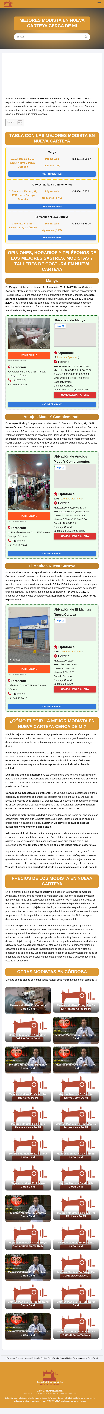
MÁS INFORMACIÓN (52, 404)
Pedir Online (29, 355)
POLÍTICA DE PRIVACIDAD (42, 1393)
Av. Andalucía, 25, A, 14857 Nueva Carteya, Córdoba (22, 163)
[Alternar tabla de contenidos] (18, 122)
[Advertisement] (52, 73)
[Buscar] (85, 36)
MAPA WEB (73, 1393)
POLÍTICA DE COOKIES (59, 1393)
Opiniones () (52, 165)
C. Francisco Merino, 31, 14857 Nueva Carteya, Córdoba (23, 195)
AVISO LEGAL (27, 1393)
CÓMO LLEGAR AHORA (75, 395)
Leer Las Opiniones (67, 357)
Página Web (52, 159)
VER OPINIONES (52, 174)
